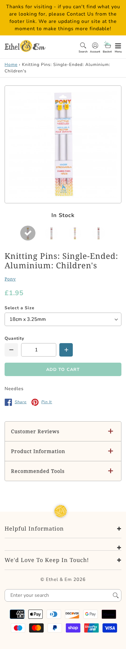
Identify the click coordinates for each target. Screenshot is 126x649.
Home (11, 64)
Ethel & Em (59, 579)
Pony (10, 279)
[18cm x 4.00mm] (75, 233)
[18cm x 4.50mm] (98, 233)
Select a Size (20, 308)
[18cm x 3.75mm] (51, 233)
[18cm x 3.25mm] (27, 233)
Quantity (14, 338)
